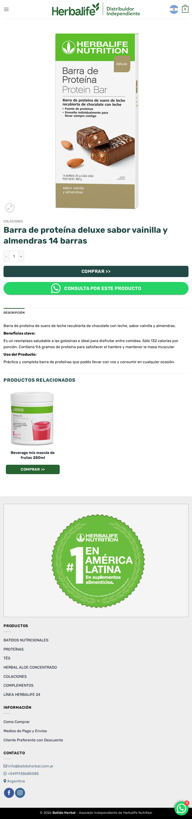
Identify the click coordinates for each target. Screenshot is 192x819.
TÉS (7, 658)
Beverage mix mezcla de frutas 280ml (33, 455)
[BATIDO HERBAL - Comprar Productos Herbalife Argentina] (96, 9)
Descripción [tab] (14, 312)
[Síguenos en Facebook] (9, 793)
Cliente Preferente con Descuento (33, 740)
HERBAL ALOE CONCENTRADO (30, 667)
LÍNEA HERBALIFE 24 (22, 694)
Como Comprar (17, 722)
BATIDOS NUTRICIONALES (26, 640)
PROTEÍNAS (14, 649)
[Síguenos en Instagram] (20, 793)
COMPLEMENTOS (18, 685)
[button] (6, 9)
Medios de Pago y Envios (25, 731)
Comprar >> (96, 271)
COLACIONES (13, 221)
